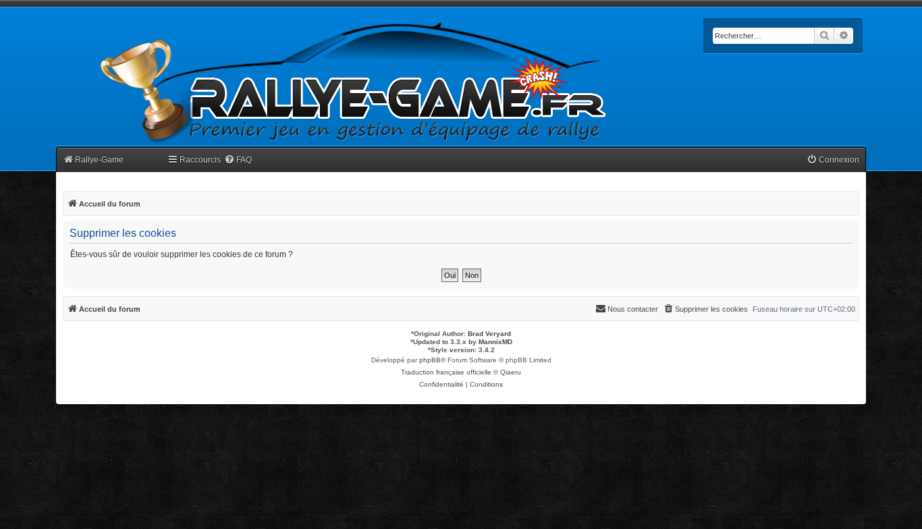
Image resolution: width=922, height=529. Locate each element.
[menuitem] (238, 160)
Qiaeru (510, 372)
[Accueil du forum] (353, 83)
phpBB (430, 360)
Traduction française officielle (446, 372)
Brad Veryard (489, 333)
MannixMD (495, 341)
